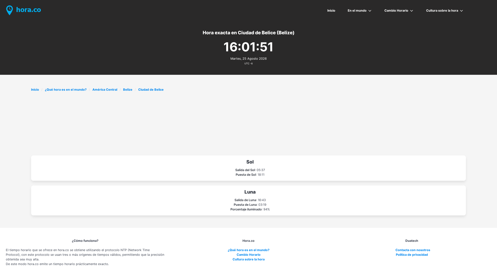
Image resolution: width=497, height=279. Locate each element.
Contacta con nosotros (412, 250)
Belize (127, 89)
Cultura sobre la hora (442, 10)
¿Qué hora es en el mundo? (66, 89)
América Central (104, 89)
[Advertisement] (248, 123)
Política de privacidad (412, 255)
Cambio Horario (396, 10)
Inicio (331, 10)
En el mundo (357, 10)
